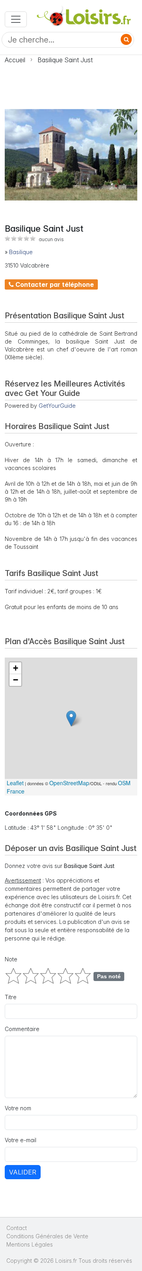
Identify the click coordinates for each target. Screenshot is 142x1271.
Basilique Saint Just (65, 60)
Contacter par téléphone (54, 284)
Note (11, 959)
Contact (16, 1228)
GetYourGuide (57, 405)
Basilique (21, 252)
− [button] (15, 680)
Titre (11, 997)
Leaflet (15, 783)
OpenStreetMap (69, 783)
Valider (22, 1172)
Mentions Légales (29, 1244)
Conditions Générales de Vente (47, 1236)
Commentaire (22, 1029)
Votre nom (18, 1108)
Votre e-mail (20, 1140)
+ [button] (15, 668)
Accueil (15, 60)
